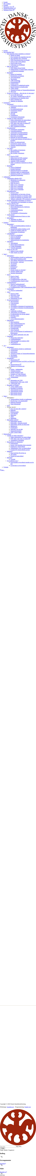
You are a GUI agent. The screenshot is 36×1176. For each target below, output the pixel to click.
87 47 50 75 (5, 1063)
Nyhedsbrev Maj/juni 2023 (13, 539)
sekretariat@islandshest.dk (11, 1064)
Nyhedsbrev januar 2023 (13, 552)
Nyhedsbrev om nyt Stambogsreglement (16, 533)
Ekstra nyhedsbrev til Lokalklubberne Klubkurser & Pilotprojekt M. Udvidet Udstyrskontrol (17, 542)
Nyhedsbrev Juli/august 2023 (13, 536)
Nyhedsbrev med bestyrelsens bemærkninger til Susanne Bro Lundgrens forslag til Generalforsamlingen (16, 524)
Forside (2, 512)
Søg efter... (19, 1146)
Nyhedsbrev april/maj (11, 546)
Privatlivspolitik (4, 1076)
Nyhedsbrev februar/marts (13, 549)
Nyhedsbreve (8, 512)
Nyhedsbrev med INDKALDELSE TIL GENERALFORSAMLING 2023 (14, 529)
